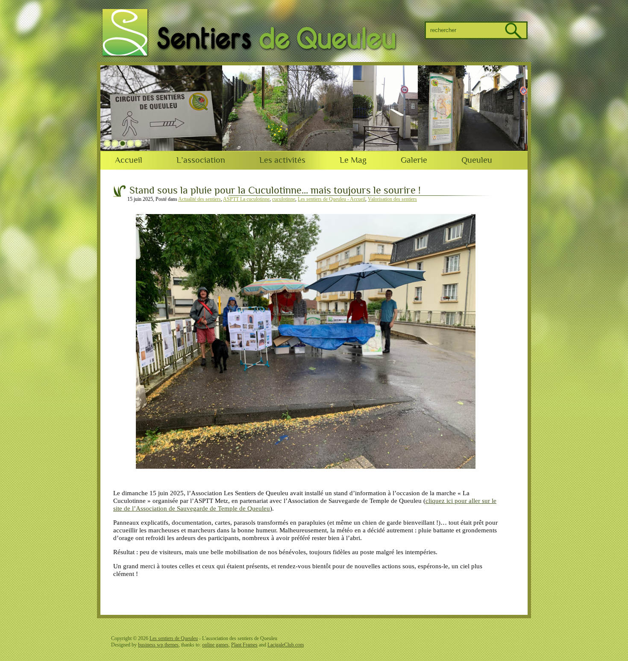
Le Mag (353, 160)
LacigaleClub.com (285, 645)
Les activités (282, 160)
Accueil (128, 160)
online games (215, 645)
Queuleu (476, 160)
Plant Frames (244, 645)
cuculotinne (283, 199)
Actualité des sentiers (199, 199)
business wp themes (158, 645)
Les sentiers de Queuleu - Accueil (331, 199)
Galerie (414, 160)
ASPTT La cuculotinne (246, 199)
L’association (200, 160)
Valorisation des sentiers (392, 199)
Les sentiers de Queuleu (174, 638)
